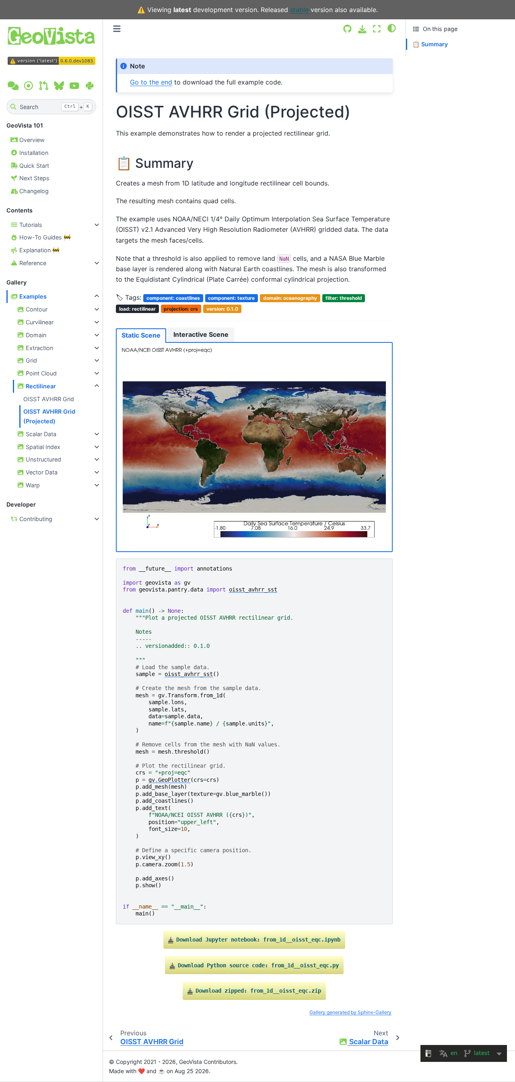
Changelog (33, 191)
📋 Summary (430, 44)
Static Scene (141, 335)
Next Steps (33, 178)
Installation (33, 152)
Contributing (35, 518)
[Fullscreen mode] (376, 29)
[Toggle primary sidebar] (116, 29)
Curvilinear (39, 322)
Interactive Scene (201, 334)
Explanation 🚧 (39, 250)
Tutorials (30, 224)
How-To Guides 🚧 (44, 237)
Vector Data (41, 472)
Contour (35, 309)
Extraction (38, 347)
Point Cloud (40, 373)
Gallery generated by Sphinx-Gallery (350, 1012)
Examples (32, 296)
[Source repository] (347, 29)
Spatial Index (42, 446)
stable (299, 10)
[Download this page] (362, 29)
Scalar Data (40, 434)
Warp (32, 485)
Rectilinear (40, 386)
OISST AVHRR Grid (48, 399)
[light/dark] (391, 28)
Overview (31, 139)
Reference (32, 263)
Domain (35, 335)
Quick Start (33, 165)
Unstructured (42, 459)
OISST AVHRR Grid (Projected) (49, 416)
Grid (30, 360)
